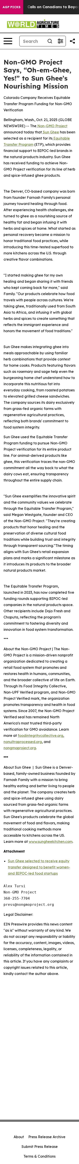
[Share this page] (72, 41)
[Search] (50, 41)
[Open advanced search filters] (60, 41)
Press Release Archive (46, 1137)
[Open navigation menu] (8, 41)
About (19, 1137)
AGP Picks (11, 7)
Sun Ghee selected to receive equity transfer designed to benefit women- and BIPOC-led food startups (39, 867)
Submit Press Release (40, 1146)
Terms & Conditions (39, 1156)
